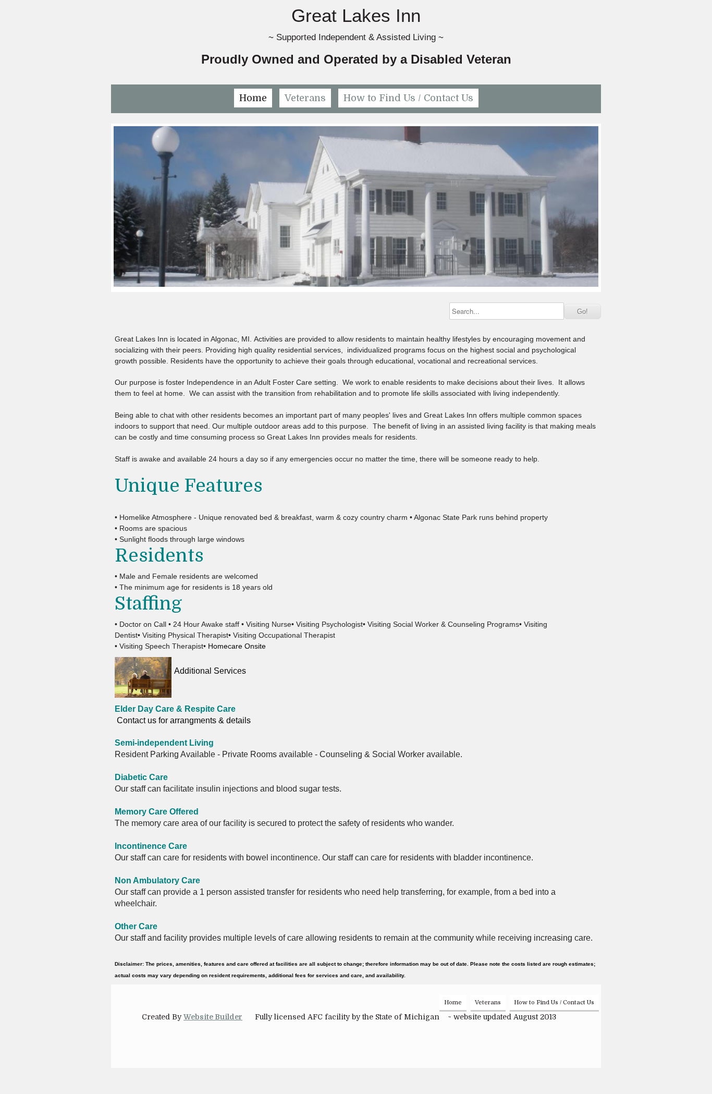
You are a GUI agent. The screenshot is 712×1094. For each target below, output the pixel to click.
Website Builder (212, 1017)
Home (253, 98)
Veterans (305, 98)
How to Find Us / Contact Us (408, 98)
